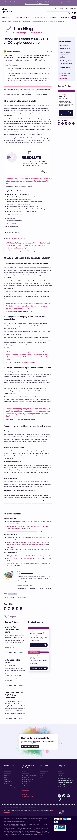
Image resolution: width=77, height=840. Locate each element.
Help (56, 8)
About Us (60, 771)
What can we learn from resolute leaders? (65, 54)
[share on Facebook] (17, 608)
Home (4, 21)
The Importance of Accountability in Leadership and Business (25, 544)
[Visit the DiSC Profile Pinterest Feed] (64, 795)
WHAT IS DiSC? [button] (6, 17)
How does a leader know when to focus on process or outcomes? (26, 521)
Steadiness (6, 779)
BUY (74, 17)
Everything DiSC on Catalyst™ (28, 796)
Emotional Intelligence (26, 781)
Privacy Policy (41, 824)
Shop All (23, 771)
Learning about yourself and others (29, 775)
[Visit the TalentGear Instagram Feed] (69, 795)
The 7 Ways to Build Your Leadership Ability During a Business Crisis (27, 549)
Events (41, 775)
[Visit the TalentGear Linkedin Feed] (60, 799)
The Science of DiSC (8, 783)
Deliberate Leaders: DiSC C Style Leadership (14, 695)
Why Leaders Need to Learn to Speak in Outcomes (22, 531)
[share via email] (9, 608)
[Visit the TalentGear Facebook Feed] (60, 795)
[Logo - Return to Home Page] (6, 11)
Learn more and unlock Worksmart (37, 4)
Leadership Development (27, 779)
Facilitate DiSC (25, 792)
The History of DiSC (8, 785)
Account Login (61, 773)
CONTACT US (65, 17)
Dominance (6, 775)
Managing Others (25, 777)
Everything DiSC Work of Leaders (14, 495)
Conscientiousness (8, 781)
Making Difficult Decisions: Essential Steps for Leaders (23, 556)
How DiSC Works (7, 771)
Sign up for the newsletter (30, 746)
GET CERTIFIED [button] (39, 17)
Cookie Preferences (21, 825)
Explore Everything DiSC (9, 787)
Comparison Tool (25, 773)
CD (48, 121)
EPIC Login (60, 775)
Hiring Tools (42, 773)
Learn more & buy (65, 113)
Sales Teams (24, 783)
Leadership (12, 594)
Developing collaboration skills (28, 787)
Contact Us (60, 768)
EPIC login (69, 8)
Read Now (9, 652)
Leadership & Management (21, 21)
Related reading (65, 67)
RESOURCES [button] (52, 17)
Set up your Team (25, 790)
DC (4, 123)
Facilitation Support (44, 771)
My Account (62, 8)
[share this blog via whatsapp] (21, 608)
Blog (9, 21)
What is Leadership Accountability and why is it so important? (25, 542)
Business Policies (34, 824)
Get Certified (24, 794)
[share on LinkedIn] (5, 608)
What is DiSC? (7, 768)
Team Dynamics (25, 785)
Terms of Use (27, 824)
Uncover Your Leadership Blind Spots (12, 629)
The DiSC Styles (7, 773)
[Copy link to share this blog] (13, 608)
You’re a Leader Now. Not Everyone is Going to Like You (23, 558)
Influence (6, 777)
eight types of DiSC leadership (33, 89)
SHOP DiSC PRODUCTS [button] (22, 17)
